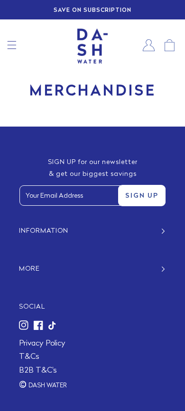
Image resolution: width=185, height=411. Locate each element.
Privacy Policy (42, 343)
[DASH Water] (92, 45)
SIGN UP (141, 196)
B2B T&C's (38, 370)
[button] (11, 45)
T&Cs (29, 357)
